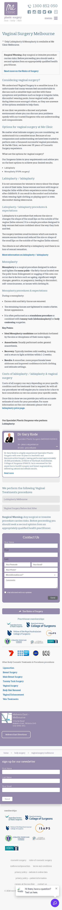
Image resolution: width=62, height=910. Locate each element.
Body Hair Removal (12, 690)
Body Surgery (19, 753)
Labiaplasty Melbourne (15, 499)
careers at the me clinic (25, 884)
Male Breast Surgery (12, 676)
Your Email (7, 786)
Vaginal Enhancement (13, 694)
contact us (42, 884)
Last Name (7, 777)
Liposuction (8, 668)
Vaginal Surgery (10, 685)
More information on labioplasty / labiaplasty (25, 254)
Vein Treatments (10, 699)
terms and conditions (42, 866)
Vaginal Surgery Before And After (20, 508)
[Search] (56, 12)
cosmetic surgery (18, 860)
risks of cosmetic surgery (40, 860)
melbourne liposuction (20, 866)
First (6, 550)
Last (6, 559)
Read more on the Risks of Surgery (21, 71)
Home (6, 753)
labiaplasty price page (13, 408)
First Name (7, 768)
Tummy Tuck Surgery (13, 681)
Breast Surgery (10, 672)
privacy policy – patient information (31, 878)
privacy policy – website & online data (31, 872)
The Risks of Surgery (32, 611)
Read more (9, 473)
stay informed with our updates (19, 592)
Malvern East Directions (16, 734)
